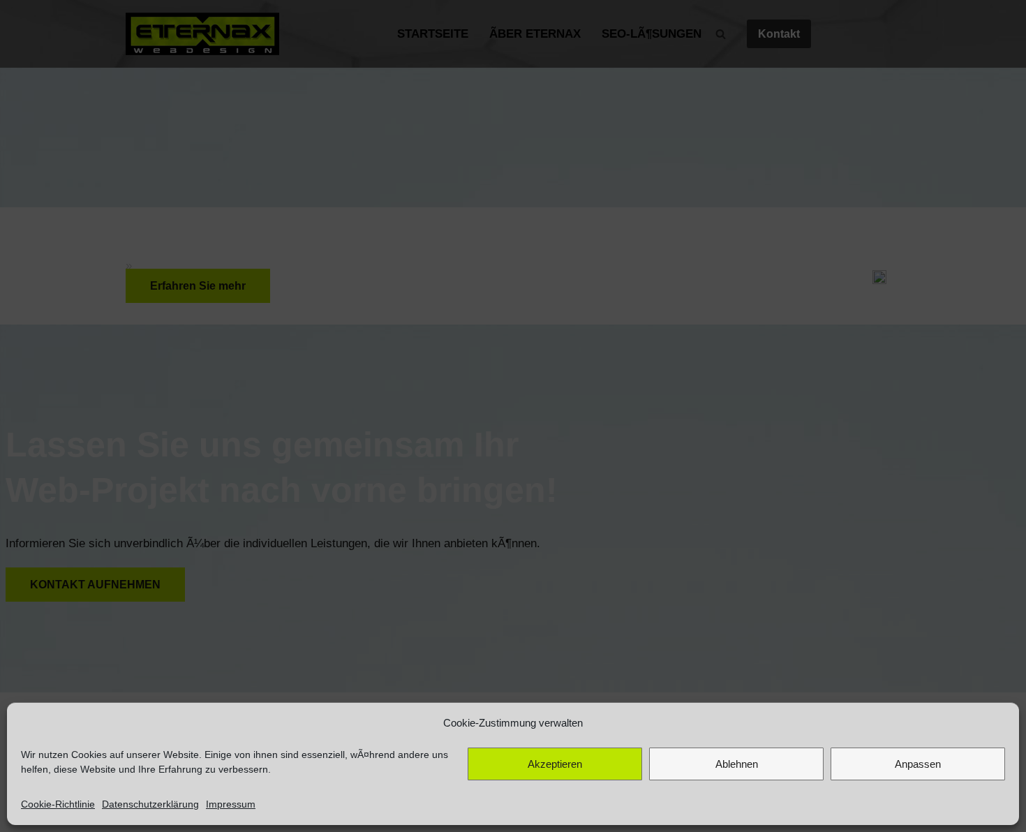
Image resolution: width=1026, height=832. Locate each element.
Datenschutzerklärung (150, 804)
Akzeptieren (555, 764)
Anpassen (918, 764)
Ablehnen (736, 764)
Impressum (230, 804)
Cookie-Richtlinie (58, 804)
